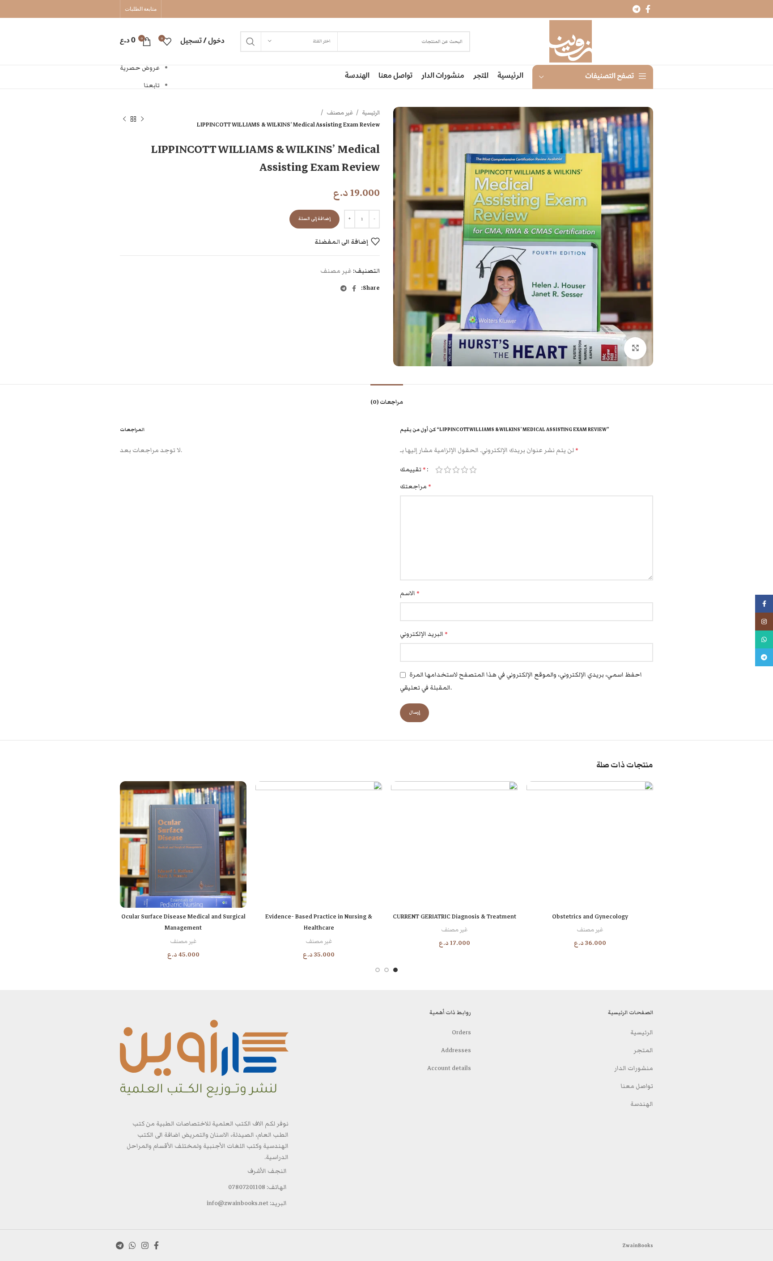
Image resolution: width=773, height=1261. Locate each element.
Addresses (456, 1050)
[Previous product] (142, 118)
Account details (449, 1068)
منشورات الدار (633, 1068)
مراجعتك (415, 486)
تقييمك (413, 469)
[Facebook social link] (648, 9)
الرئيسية (370, 112)
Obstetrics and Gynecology (590, 917)
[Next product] (124, 118)
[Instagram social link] (145, 1245)
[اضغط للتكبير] (635, 348)
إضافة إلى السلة (314, 218)
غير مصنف (339, 112)
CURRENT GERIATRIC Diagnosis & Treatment (454, 917)
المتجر (643, 1050)
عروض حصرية (140, 68)
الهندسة (641, 1104)
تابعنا (152, 85)
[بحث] (250, 41)
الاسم (410, 593)
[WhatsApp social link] (132, 1245)
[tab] (386, 397)
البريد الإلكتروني (424, 634)
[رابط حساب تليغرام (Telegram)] (636, 9)
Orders (461, 1032)
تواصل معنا (637, 1086)
